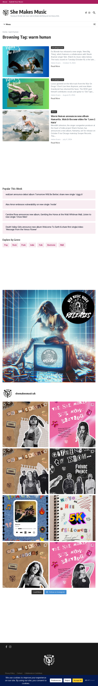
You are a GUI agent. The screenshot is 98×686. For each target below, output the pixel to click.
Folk (40, 245)
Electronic (51, 245)
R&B (62, 245)
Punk (23, 245)
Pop (6, 245)
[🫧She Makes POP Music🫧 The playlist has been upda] (72, 424)
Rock (15, 245)
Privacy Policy (10, 673)
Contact (19, 673)
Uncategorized (57, 47)
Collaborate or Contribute (33, 673)
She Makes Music (28, 12)
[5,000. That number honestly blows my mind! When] (72, 518)
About (5, 2)
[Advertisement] (49, 165)
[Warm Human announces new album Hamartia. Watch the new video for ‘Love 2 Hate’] (26, 125)
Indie (32, 245)
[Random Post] (94, 24)
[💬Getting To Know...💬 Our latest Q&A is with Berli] (72, 471)
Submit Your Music (16, 2)
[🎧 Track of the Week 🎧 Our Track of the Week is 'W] (25, 518)
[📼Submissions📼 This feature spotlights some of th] (25, 424)
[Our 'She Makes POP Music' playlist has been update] (72, 565)
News (54, 112)
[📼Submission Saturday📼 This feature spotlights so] (25, 565)
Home (5, 32)
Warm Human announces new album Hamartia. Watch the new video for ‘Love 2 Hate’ (73, 119)
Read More (55, 66)
